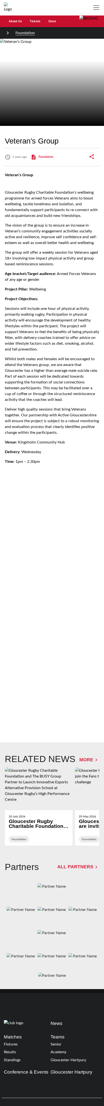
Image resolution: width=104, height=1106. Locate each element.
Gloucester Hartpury (71, 1072)
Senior (56, 1044)
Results (10, 1052)
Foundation (25, 33)
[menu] (97, 7)
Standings (12, 1060)
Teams (58, 1036)
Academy (58, 1052)
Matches (13, 1036)
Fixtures (11, 1044)
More (86, 759)
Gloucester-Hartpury (68, 1060)
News (56, 1023)
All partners (75, 866)
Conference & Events (26, 1072)
